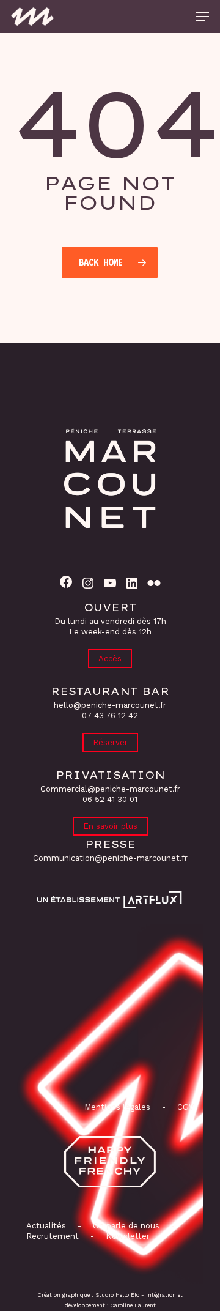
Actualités (46, 1225)
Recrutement (52, 1236)
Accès (110, 658)
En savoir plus (110, 826)
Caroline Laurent (133, 1305)
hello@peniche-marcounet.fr (110, 705)
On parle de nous (125, 1225)
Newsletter (128, 1236)
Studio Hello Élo (117, 1295)
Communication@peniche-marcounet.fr (110, 858)
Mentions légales (117, 1107)
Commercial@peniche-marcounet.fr (110, 788)
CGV (185, 1107)
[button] (202, 16)
